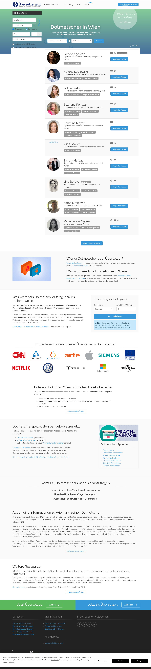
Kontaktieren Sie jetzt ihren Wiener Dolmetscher (30, 327)
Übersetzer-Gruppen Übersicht (55, 623)
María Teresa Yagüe (77, 221)
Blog (71, 4)
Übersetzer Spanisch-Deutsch (22, 632)
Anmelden (128, 605)
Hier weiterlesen (18, 587)
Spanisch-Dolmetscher (111, 455)
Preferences (102, 661)
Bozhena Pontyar (75, 104)
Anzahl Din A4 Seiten (124, 305)
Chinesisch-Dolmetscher (112, 461)
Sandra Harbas (73, 160)
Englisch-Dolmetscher (111, 450)
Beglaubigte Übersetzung (53, 626)
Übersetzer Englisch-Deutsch (22, 623)
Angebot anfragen (119, 59)
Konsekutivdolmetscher (26, 440)
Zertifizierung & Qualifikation (54, 629)
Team (78, 4)
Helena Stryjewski (76, 71)
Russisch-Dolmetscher (111, 458)
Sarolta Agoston (74, 54)
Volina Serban (73, 88)
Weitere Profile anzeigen (91, 243)
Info (64, 4)
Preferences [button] (12, 662)
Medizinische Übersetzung (54, 643)
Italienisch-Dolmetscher (112, 463)
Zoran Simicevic (74, 202)
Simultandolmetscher (25, 438)
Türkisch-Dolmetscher (111, 466)
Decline (120, 661)
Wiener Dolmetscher (74, 263)
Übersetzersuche (51, 4)
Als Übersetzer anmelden (129, 4)
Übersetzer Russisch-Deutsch (22, 629)
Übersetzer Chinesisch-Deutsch (23, 635)
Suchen (99, 41)
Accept (139, 661)
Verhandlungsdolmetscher (53, 443)
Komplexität (98, 305)
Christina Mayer (74, 123)
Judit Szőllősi (72, 144)
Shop (86, 4)
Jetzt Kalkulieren (115, 316)
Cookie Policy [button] (55, 660)
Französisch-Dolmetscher (113, 453)
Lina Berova (71, 181)
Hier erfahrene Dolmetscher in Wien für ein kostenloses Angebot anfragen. (40, 457)
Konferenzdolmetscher (21, 448)
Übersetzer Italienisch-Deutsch (22, 626)
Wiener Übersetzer (81, 265)
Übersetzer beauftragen (76, 411)
